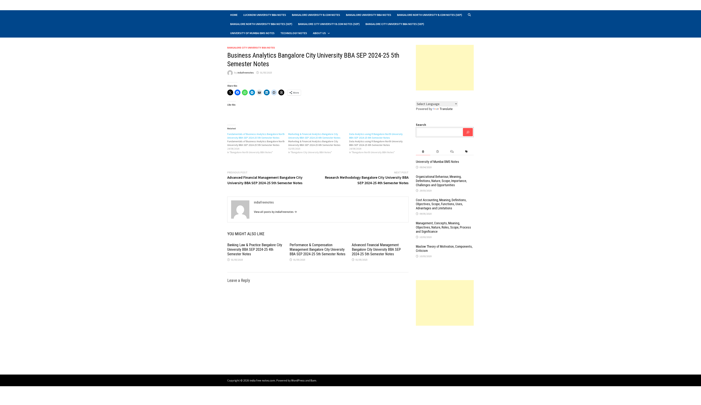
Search (421, 125)
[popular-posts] (423, 151)
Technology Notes (293, 33)
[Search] (468, 132)
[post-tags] (466, 151)
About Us (319, 33)
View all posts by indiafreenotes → (275, 212)
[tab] (423, 151)
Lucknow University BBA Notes (264, 15)
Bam (313, 380)
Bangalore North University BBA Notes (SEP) (261, 24)
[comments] (452, 151)
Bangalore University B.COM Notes (316, 15)
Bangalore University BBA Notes (368, 15)
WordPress (298, 380)
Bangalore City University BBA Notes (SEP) (394, 24)
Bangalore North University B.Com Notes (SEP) (429, 15)
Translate (446, 109)
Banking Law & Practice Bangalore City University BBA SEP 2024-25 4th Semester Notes (254, 249)
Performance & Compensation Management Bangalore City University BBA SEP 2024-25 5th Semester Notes (317, 249)
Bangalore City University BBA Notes (251, 47)
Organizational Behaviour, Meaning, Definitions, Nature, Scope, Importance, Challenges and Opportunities (441, 181)
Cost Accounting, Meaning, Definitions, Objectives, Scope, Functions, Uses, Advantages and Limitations (441, 204)
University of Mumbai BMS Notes (252, 33)
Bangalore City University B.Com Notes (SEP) (329, 24)
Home (234, 15)
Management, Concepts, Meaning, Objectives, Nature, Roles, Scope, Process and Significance (443, 227)
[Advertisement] (445, 67)
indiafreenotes (246, 72)
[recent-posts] (437, 151)
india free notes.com (262, 380)
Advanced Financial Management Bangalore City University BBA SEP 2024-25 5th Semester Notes (376, 249)
